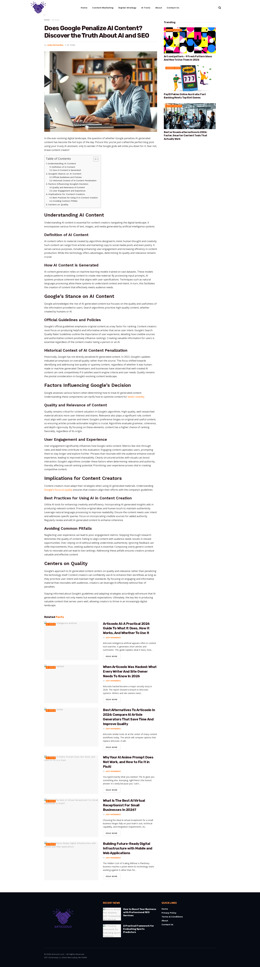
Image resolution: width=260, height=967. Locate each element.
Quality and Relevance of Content (68, 187)
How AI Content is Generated (67, 170)
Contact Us (173, 7)
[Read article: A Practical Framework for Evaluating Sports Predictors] (112, 930)
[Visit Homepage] (38, 7)
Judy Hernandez (55, 45)
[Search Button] (219, 7)
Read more (113, 655)
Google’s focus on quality (58, 489)
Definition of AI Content (63, 167)
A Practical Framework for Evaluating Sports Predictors (138, 928)
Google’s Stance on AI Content (64, 174)
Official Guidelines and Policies (67, 177)
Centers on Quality (58, 204)
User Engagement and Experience (69, 191)
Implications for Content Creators (66, 194)
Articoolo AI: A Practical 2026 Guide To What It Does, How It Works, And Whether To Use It (126, 628)
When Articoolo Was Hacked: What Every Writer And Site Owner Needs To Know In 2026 (129, 671)
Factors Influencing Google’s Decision (68, 184)
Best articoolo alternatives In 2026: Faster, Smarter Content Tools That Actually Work (185, 135)
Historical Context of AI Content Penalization (74, 180)
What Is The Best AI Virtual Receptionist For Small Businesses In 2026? (124, 805)
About (158, 7)
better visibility (136, 396)
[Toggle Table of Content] (94, 159)
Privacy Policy (169, 913)
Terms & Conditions (172, 916)
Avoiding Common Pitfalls (65, 201)
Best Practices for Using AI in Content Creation (75, 198)
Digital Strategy (127, 7)
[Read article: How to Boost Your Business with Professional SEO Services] (112, 914)
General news (173, 68)
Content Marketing (103, 7)
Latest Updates (173, 30)
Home (84, 7)
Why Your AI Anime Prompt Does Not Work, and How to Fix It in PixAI (128, 762)
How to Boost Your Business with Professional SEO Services (139, 912)
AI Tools (145, 7)
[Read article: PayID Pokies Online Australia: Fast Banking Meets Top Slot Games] (190, 78)
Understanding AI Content (62, 163)
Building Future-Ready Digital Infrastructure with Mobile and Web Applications (127, 848)
